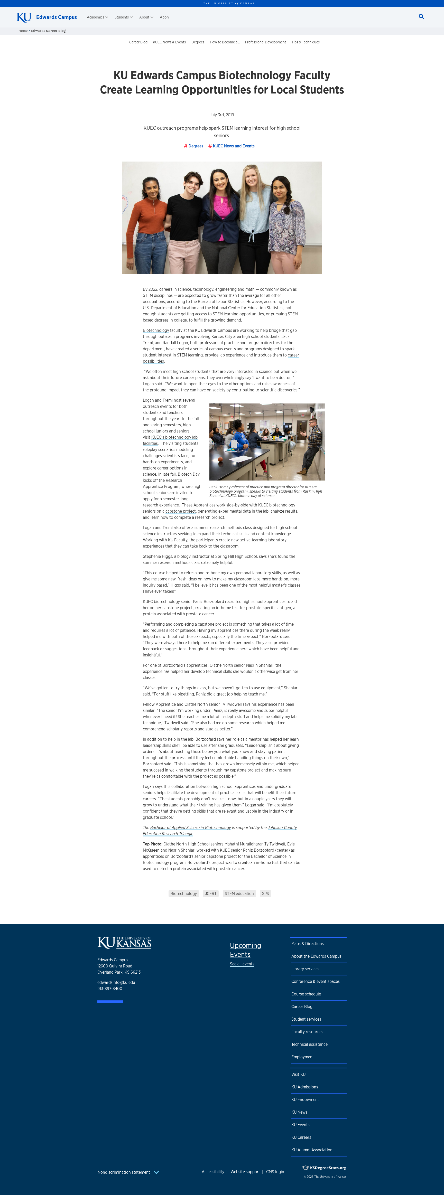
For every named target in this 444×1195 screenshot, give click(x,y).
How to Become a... (225, 42)
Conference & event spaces (315, 981)
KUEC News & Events (169, 42)
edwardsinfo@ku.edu (116, 982)
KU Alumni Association (311, 1150)
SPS (265, 893)
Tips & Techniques (306, 42)
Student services (306, 1019)
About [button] (144, 17)
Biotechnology (156, 330)
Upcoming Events (245, 950)
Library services (305, 969)
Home (23, 31)
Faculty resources (307, 1031)
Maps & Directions (307, 943)
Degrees (197, 42)
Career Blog (138, 42)
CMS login (275, 1171)
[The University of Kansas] (124, 946)
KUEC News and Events (234, 146)
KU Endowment (305, 1099)
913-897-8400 (109, 988)
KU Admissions (304, 1087)
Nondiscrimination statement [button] (124, 1172)
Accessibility (213, 1171)
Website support (245, 1171)
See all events (242, 964)
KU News (299, 1112)
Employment (302, 1057)
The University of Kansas (330, 1177)
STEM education (239, 893)
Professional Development (265, 42)
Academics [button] (95, 17)
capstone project (180, 511)
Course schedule (306, 994)
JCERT (211, 893)
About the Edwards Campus (316, 956)
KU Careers (301, 1137)
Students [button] (122, 17)
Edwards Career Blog (48, 31)
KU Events (300, 1124)
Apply (164, 17)
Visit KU (298, 1074)
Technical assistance (309, 1044)
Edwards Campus (56, 17)
